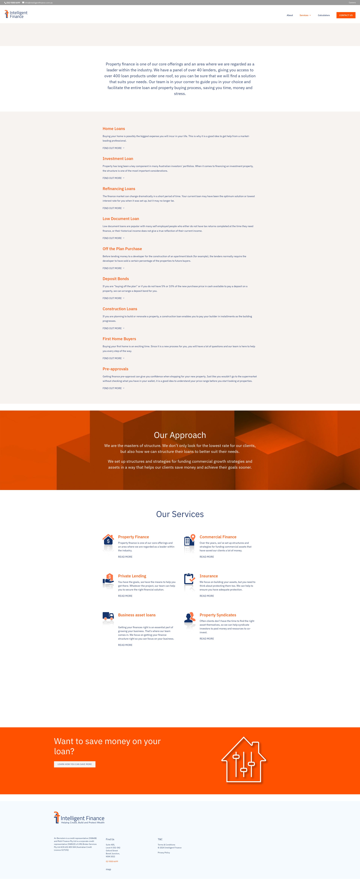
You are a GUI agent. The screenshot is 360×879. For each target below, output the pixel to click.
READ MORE (125, 556)
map (108, 869)
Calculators (324, 15)
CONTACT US (346, 15)
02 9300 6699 (112, 861)
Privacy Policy (164, 852)
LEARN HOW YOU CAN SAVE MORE (75, 764)
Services (304, 15)
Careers (352, 3)
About (290, 15)
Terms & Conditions (166, 844)
